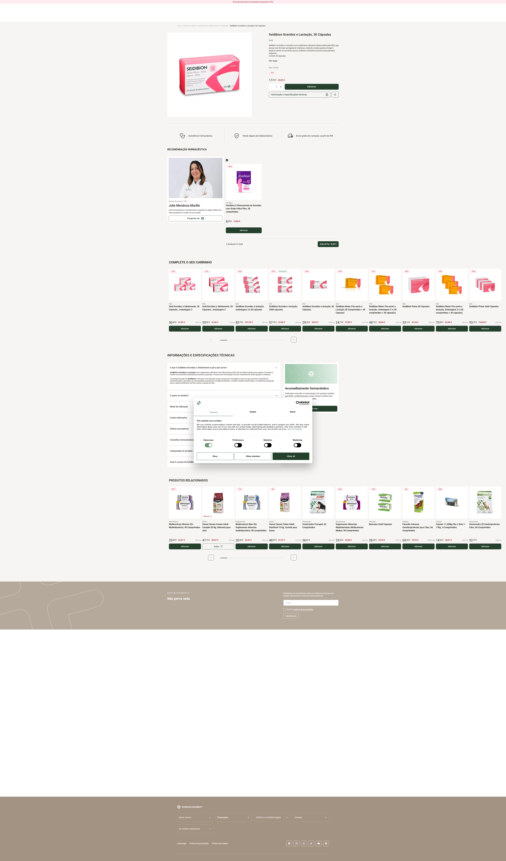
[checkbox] (227, 160)
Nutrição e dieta (189, 26)
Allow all (291, 456)
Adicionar (244, 230)
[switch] (238, 445)
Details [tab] (253, 412)
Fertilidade (224, 26)
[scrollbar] (252, 340)
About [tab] (292, 412)
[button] (234, 817)
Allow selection (253, 456)
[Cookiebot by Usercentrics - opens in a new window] (297, 403)
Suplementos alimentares (208, 26)
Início (179, 26)
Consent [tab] (213, 412)
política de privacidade (303, 609)
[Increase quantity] (281, 87)
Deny (215, 456)
